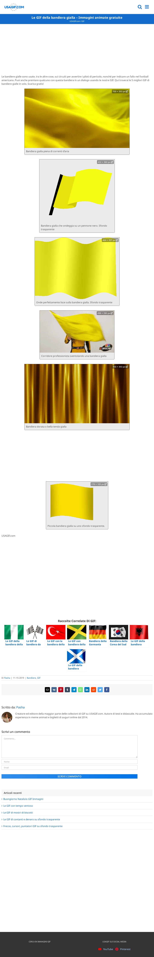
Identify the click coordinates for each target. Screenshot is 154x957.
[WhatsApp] (80, 689)
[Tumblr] (67, 689)
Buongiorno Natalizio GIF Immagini (23, 799)
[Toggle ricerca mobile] (140, 7)
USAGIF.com (75, 21)
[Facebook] (106, 689)
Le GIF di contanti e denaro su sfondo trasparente (31, 819)
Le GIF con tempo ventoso (18, 805)
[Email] (47, 689)
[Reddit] (93, 689)
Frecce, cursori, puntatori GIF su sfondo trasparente (33, 826)
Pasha (7, 677)
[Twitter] (100, 689)
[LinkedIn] (86, 689)
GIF (83, 21)
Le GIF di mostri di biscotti (18, 812)
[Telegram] (74, 689)
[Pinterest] (60, 689)
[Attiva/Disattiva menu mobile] (147, 7)
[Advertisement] (77, 50)
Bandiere (31, 677)
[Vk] (54, 689)
